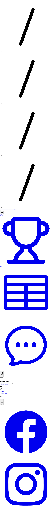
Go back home (2, 384)
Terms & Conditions (4, 393)
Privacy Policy (4, 392)
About (3, 391)
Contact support (6, 384)
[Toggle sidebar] (0, 210)
